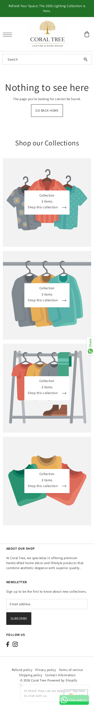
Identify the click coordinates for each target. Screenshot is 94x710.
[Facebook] (7, 644)
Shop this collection (43, 207)
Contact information (60, 675)
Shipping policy (31, 675)
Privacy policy (45, 670)
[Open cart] (87, 34)
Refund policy (22, 670)
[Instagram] (15, 644)
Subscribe (18, 618)
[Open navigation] (9, 34)
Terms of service (71, 670)
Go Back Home (47, 110)
